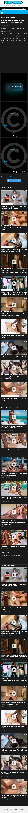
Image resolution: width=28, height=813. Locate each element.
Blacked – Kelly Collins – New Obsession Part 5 (13, 450)
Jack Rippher (13, 407)
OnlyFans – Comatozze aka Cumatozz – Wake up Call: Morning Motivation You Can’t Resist (14, 293)
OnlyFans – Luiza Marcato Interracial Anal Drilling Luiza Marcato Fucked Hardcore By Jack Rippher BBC (13, 522)
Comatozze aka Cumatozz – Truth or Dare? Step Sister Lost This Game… (13, 207)
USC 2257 (5, 809)
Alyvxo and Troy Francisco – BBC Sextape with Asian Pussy (12, 377)
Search (24, 8)
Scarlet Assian (5, 354)
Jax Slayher (4, 333)
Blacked (12, 177)
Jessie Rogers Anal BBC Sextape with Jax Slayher (13, 336)
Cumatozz (10, 204)
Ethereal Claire (5, 396)
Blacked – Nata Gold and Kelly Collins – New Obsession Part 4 (13, 498)
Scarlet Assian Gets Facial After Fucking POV (14, 357)
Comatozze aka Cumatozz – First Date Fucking (12, 229)
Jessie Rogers (12, 333)
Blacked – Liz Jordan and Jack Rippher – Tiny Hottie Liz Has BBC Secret (14, 474)
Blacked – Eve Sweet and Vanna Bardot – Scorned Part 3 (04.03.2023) (12, 427)
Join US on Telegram (15, 180)
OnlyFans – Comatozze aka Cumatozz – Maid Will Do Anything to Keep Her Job (14, 250)
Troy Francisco (9, 374)
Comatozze (4, 204)
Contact (14, 811)
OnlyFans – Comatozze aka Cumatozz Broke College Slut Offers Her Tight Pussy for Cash (14, 272)
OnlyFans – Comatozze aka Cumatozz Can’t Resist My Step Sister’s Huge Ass (13, 315)
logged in (9, 555)
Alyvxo (3, 374)
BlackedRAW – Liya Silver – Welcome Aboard (13, 546)
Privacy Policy (22, 809)
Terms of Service (13, 809)
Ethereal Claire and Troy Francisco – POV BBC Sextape (14, 399)
